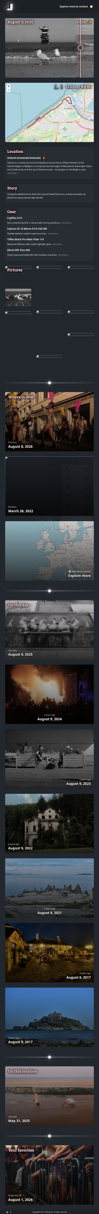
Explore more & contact (74, 6)
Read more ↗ (13, 173)
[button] (9, 86)
